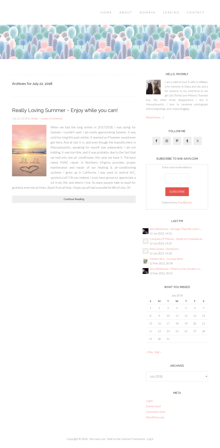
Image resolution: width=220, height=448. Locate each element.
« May (149, 351)
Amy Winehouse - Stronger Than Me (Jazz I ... (176, 228)
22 (150, 331)
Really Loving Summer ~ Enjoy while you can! (65, 110)
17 (168, 323)
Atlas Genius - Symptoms (164, 248)
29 (150, 338)
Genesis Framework (133, 438)
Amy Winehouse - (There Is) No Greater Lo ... (176, 268)
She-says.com (98, 438)
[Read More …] (155, 117)
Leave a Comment (51, 118)
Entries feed (153, 406)
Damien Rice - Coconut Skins (166, 258)
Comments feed (155, 411)
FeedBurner (185, 202)
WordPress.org (155, 417)
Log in (149, 400)
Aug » (158, 351)
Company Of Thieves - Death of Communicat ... (177, 238)
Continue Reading (74, 199)
